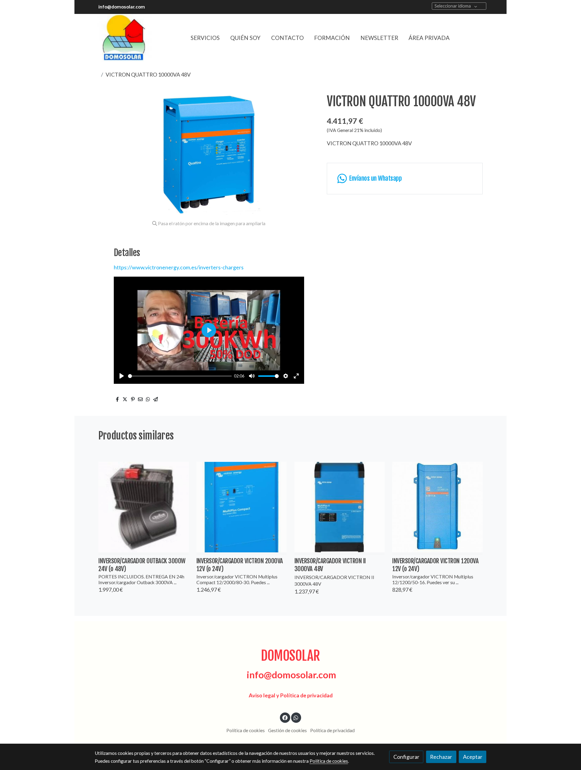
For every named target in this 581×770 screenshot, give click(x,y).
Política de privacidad (332, 730)
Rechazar (441, 756)
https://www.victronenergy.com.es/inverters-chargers (179, 267)
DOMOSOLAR (290, 655)
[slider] (180, 376)
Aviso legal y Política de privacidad (291, 695)
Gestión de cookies (287, 730)
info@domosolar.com (121, 6)
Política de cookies (245, 730)
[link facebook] (285, 717)
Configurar (406, 756)
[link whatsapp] (296, 717)
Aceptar (472, 756)
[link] (124, 38)
